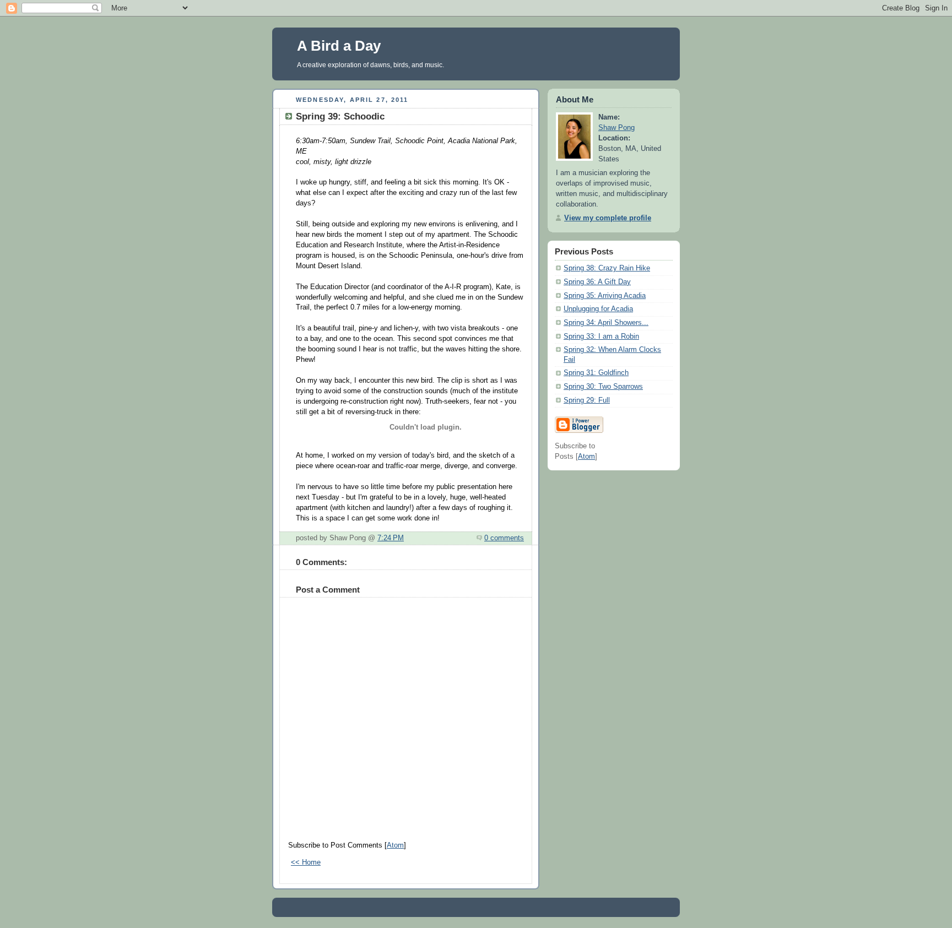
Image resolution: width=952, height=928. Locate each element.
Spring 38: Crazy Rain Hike (607, 268)
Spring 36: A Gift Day (597, 282)
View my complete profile (607, 218)
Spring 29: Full (587, 400)
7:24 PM (390, 538)
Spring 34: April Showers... (606, 323)
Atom (395, 845)
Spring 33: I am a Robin (601, 336)
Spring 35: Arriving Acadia (605, 296)
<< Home (306, 862)
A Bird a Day (339, 45)
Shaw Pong (616, 128)
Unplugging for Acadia (598, 309)
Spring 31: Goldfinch (596, 373)
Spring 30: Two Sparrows (603, 386)
